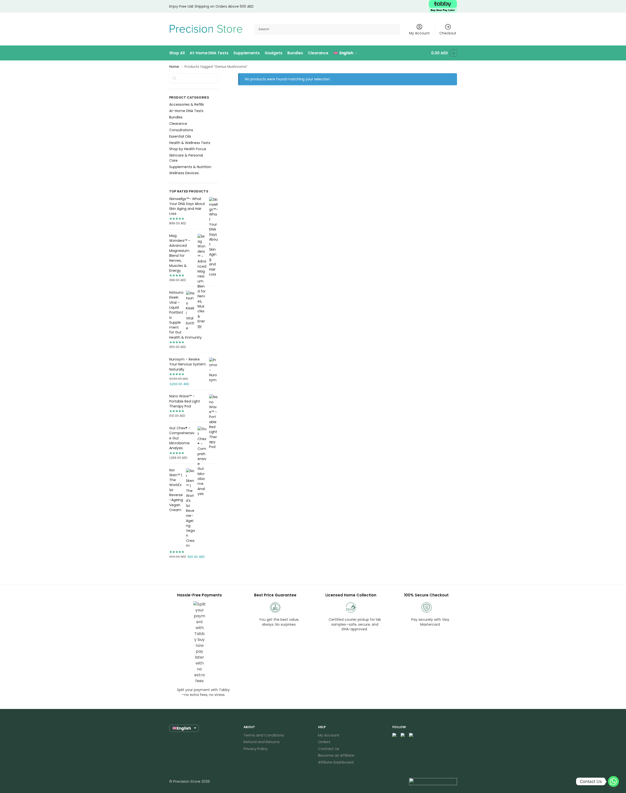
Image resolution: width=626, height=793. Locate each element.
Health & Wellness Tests (189, 142)
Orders (324, 741)
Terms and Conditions (264, 735)
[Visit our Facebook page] (394, 735)
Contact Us (328, 748)
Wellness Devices (184, 173)
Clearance (178, 123)
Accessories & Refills (186, 104)
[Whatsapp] (613, 781)
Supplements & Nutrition (190, 166)
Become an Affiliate (336, 755)
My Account (419, 33)
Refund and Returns (262, 741)
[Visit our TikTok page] (411, 735)
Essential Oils (180, 136)
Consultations (181, 130)
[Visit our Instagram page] (403, 735)
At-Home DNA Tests (186, 110)
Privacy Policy (256, 748)
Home (174, 66)
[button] (444, 53)
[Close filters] (219, 76)
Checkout (447, 33)
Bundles (176, 117)
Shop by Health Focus (187, 148)
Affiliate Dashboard (335, 762)
